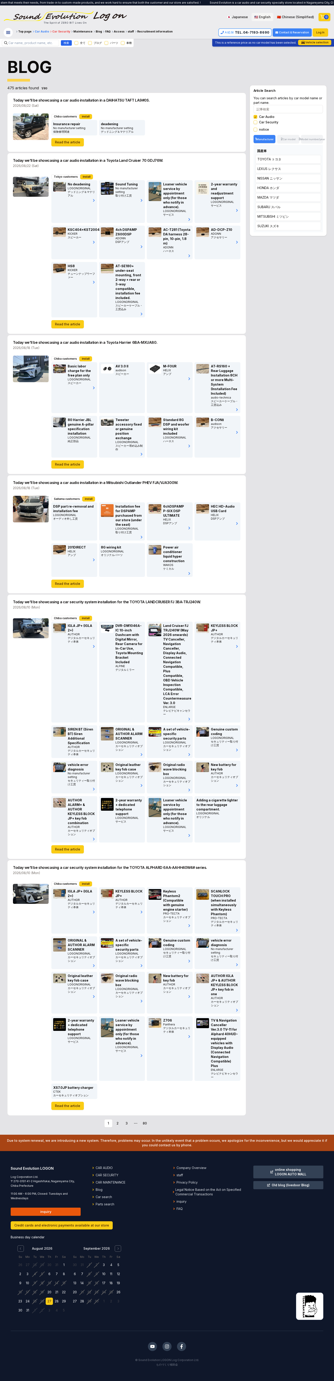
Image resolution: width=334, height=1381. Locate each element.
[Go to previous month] (20, 1248)
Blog (99, 31)
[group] (270, 17)
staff (131, 31)
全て (82, 43)
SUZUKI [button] (268, 226)
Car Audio (42, 31)
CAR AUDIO (104, 1168)
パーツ (114, 43)
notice (264, 129)
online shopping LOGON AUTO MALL (290, 1172)
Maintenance (82, 31)
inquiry (45, 1212)
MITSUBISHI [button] (273, 216)
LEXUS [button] (269, 169)
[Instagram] (167, 1346)
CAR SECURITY (107, 1175)
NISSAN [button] (269, 178)
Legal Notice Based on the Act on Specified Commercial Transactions (208, 1192)
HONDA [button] (268, 188)
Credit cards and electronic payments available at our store (61, 1225)
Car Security (61, 31)
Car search (104, 1197)
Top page (25, 31)
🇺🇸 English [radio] (262, 17)
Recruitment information (155, 31)
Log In (320, 32)
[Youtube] (152, 1346)
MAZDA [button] (268, 197)
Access (119, 31)
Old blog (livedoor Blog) (290, 1185)
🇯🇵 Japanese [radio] (237, 17)
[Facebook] (181, 1346)
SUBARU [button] (269, 207)
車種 (129, 43)
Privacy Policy (187, 1182)
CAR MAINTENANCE (110, 1182)
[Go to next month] (118, 1248)
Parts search (105, 1204)
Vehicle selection (317, 42)
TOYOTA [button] (269, 159)
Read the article (67, 142)
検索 (66, 43)
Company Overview (191, 1168)
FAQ (108, 31)
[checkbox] (76, 43)
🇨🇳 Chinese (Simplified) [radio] (295, 17)
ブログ (98, 43)
